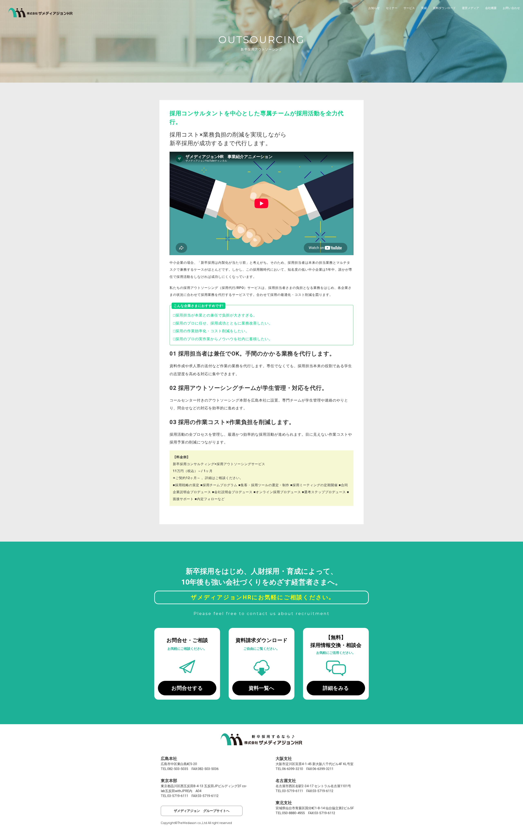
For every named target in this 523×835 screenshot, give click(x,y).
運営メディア (470, 8)
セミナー (391, 8)
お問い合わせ (511, 8)
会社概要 (491, 8)
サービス (409, 8)
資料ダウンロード (444, 8)
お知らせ (374, 8)
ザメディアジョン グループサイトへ (201, 811)
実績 (424, 8)
